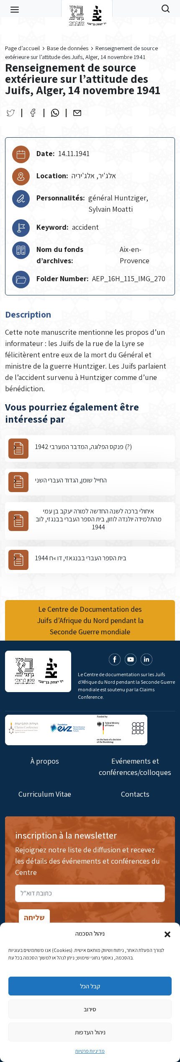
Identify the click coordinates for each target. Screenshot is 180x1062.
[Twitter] (11, 113)
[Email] (77, 113)
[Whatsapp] (55, 113)
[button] (167, 933)
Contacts (135, 794)
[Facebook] (33, 113)
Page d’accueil (22, 48)
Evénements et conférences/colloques (135, 766)
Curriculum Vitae (44, 794)
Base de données (67, 48)
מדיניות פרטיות (90, 1051)
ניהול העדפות (90, 1032)
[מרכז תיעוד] (87, 8)
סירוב (90, 1009)
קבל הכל (90, 986)
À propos (45, 761)
